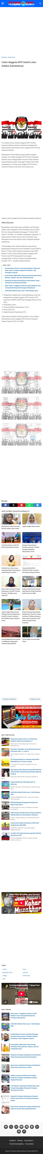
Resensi (25, 972)
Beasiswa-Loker (7, 972)
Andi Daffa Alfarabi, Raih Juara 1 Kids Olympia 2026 (21, 291)
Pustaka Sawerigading (16, 1144)
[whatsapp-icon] (37, 1127)
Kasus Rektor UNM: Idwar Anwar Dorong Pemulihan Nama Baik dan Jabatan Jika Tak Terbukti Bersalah (24, 1047)
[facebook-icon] (6, 1127)
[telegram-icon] (32, 1127)
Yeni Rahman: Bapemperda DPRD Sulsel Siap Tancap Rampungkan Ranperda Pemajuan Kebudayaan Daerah (24, 1088)
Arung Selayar (29, 1144)
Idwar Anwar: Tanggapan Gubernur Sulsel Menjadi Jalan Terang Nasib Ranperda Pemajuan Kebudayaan (23, 1016)
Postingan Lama (35, 699)
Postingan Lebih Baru (9, 699)
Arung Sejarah (28, 1140)
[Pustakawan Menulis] (21, 3)
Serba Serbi (26, 975)
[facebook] (6, 505)
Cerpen (5, 975)
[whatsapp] (30, 505)
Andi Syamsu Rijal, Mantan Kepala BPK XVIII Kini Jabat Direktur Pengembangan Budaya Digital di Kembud (25, 772)
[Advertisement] (21, 32)
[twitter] (14, 505)
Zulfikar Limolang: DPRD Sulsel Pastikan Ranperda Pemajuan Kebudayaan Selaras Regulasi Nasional (23, 1078)
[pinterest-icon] (19, 1131)
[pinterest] (22, 505)
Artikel (4, 969)
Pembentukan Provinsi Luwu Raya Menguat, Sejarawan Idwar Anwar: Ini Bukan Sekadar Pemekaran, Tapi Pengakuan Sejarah (22, 270)
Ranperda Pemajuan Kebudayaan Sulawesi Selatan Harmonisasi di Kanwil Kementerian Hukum (24, 1098)
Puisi (24, 969)
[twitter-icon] (11, 1127)
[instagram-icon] (16, 1127)
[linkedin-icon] (27, 1127)
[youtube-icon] (22, 1127)
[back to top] (39, 1149)
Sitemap (19, 1140)
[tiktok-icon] (24, 1131)
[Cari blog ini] (40, 3)
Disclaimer (12, 1140)
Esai (4, 979)
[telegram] (38, 505)
